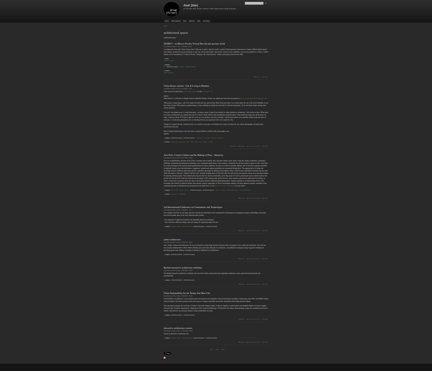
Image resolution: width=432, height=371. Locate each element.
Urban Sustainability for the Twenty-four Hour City (187, 293)
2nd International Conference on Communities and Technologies (193, 207)
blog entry (214, 138)
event (172, 190)
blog (184, 21)
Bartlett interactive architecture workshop (183, 267)
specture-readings (190, 66)
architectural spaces (172, 66)
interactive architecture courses (178, 327)
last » (223, 349)
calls (198, 21)
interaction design (176, 226)
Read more (257, 77)
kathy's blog (241, 146)
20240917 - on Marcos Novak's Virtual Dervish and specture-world (194, 43)
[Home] (172, 9)
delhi (188, 142)
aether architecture (172, 239)
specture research (169, 61)
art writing (206, 21)
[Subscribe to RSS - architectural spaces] (164, 357)
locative (217, 190)
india (196, 142)
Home (166, 26)
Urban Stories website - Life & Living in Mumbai (186, 85)
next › (218, 349)
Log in (248, 146)
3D (164, 66)
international (173, 142)
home (167, 21)
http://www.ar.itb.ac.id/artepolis (224, 186)
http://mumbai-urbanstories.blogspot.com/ (253, 98)
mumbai (205, 142)
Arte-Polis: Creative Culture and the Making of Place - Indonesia (193, 154)
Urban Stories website (190, 91)
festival (181, 190)
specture (192, 21)
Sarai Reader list (207, 91)
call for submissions (232, 190)
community (199, 138)
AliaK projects (176, 21)
